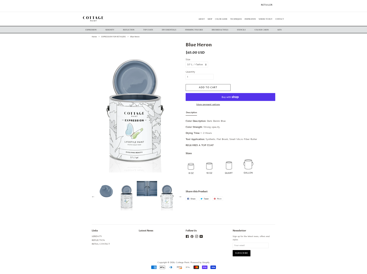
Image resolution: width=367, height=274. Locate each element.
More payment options (208, 104)
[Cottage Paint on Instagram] (196, 237)
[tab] (191, 113)
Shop (210, 19)
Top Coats (148, 30)
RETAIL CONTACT (101, 244)
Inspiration (250, 19)
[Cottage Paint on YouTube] (201, 237)
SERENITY (97, 236)
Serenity (109, 30)
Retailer (266, 4)
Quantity (190, 71)
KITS (280, 30)
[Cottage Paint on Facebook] (187, 237)
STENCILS (241, 30)
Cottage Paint (182, 262)
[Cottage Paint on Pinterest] (192, 237)
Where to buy (265, 19)
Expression (90, 30)
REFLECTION (98, 240)
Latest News (146, 230)
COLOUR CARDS (261, 30)
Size (188, 59)
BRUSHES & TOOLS (220, 30)
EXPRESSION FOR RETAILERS (113, 37)
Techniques (236, 19)
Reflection (128, 30)
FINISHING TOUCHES (194, 30)
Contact (279, 19)
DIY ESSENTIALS (169, 30)
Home (94, 37)
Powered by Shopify (200, 262)
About (201, 19)
